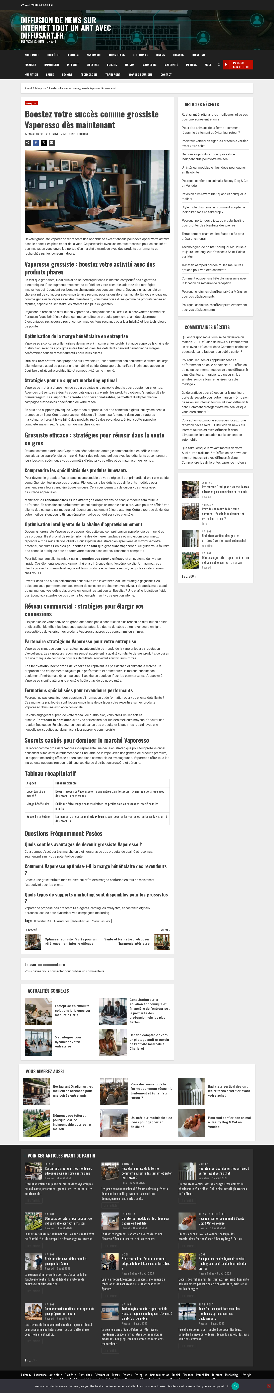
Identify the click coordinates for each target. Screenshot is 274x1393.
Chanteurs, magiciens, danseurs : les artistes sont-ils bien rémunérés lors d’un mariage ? (211, 379)
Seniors (67, 74)
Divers (160, 55)
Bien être (53, 55)
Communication (159, 1375)
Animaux (73, 55)
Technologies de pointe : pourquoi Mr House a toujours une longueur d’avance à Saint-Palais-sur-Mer (214, 251)
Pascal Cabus (36, 134)
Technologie (88, 74)
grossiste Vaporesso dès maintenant (64, 299)
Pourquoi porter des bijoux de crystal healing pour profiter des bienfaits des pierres (223, 1263)
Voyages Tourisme (140, 74)
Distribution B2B (42, 921)
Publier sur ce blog (241, 64)
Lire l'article (33, 1200)
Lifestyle (93, 64)
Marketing (149, 64)
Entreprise (199, 55)
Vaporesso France (101, 921)
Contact (166, 74)
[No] (269, 1386)
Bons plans (117, 55)
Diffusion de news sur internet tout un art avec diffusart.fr (66, 27)
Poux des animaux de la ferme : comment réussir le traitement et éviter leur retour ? (223, 513)
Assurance (94, 55)
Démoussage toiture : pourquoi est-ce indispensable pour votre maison (225, 560)
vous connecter (53, 971)
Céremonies (140, 55)
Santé (50, 74)
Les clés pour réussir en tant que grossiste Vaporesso (95, 546)
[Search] (219, 64)
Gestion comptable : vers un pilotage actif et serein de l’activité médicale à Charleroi (113, 1042)
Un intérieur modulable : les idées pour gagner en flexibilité (114, 1123)
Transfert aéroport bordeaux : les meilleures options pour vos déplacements (219, 1313)
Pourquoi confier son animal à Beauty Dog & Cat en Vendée (191, 1123)
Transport (113, 74)
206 (191, 576)
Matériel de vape (80, 921)
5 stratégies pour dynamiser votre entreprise (38, 1042)
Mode (208, 64)
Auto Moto (32, 55)
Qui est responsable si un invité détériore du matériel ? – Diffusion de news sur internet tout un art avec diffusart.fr (215, 342)
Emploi (176, 1375)
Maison (129, 64)
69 (33, 1360)
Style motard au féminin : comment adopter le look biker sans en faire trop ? (146, 1263)
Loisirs (112, 64)
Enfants (178, 55)
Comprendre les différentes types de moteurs (214, 462)
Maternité (171, 64)
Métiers (191, 64)
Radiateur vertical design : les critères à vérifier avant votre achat (224, 538)
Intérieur (128, 1214)
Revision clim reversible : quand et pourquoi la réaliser (66, 1261)
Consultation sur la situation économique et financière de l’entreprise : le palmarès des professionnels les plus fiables (113, 1011)
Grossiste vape (61, 921)
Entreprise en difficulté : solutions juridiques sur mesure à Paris (38, 1011)
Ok (235, 1386)
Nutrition (31, 74)
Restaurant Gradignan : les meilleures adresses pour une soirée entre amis (225, 489)
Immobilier (51, 64)
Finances (30, 64)
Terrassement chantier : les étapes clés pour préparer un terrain (69, 1311)
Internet (73, 64)
